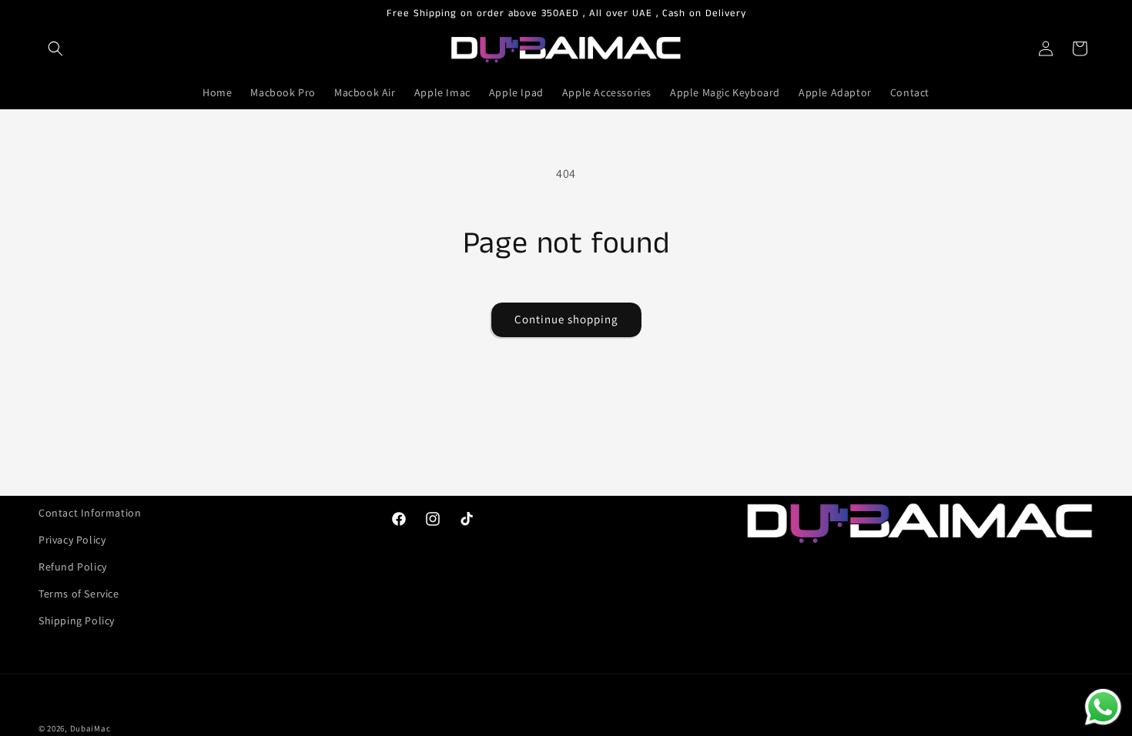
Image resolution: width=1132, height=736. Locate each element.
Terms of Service (79, 594)
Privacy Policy (72, 540)
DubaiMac (90, 728)
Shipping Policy (77, 620)
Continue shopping (566, 319)
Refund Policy (73, 567)
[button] (55, 48)
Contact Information (90, 513)
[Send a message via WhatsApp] (1103, 707)
